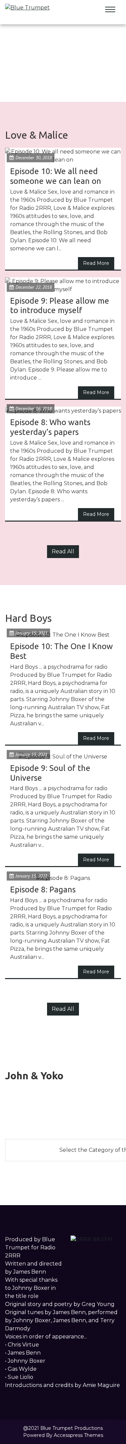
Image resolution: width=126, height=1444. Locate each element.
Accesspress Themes (78, 1435)
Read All (63, 551)
